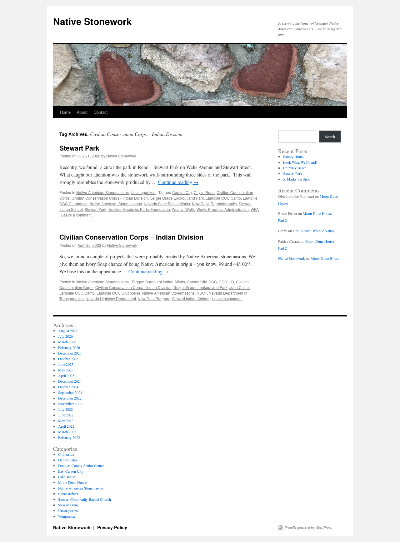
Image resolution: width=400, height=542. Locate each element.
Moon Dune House (325, 258)
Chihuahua (66, 454)
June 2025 (65, 364)
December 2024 (70, 381)
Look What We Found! (300, 162)
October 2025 (68, 358)
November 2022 (70, 403)
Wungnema (66, 516)
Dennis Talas (67, 459)
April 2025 (66, 375)
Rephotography (224, 203)
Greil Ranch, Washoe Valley (313, 230)
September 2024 (70, 392)
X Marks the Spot (296, 179)
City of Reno (204, 192)
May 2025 (65, 369)
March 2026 (67, 341)
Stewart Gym (68, 504)
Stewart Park (79, 147)
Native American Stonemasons (102, 192)
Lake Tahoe (66, 476)
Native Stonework (92, 21)
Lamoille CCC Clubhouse (118, 293)
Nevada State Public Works (167, 203)
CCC (212, 281)
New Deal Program (154, 298)
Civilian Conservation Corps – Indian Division (131, 236)
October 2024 (68, 386)
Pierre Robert (68, 493)
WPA (255, 209)
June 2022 (65, 414)
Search (330, 136)
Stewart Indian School (190, 298)
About (82, 112)
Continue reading (178, 182)
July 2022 (65, 409)
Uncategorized (143, 192)
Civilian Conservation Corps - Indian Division (110, 198)
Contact (101, 112)
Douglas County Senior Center (81, 465)
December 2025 (70, 353)
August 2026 (68, 330)
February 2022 (69, 437)
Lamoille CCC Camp (223, 198)
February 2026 (69, 347)
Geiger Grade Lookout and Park (177, 198)
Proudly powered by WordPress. (308, 527)
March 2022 (67, 431)
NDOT (202, 293)
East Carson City (70, 471)
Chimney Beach (295, 167)
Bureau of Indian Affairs (165, 281)
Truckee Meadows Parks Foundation (139, 209)
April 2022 (66, 426)
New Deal (200, 203)
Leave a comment (76, 214)
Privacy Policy (112, 527)
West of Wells (183, 209)
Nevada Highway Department (111, 298)
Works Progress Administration (223, 209)
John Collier (239, 287)
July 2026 (65, 336)
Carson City (182, 192)
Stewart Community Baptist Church (84, 499)
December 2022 (70, 397)
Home (65, 112)
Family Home (293, 156)
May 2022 (65, 420)
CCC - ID (226, 281)
